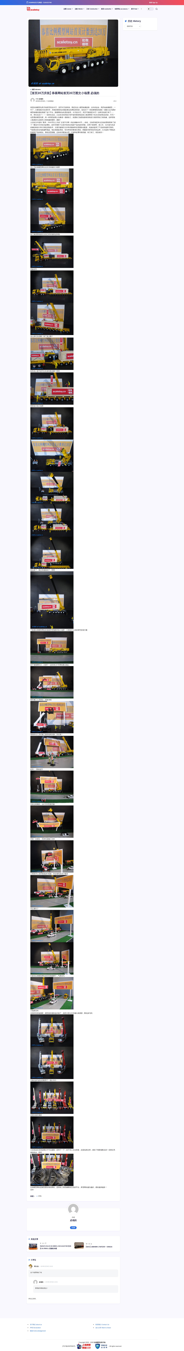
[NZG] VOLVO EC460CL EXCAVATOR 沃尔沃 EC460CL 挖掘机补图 (55, 1247)
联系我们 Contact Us (102, 1324)
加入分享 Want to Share (103, 1328)
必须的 (41, 99)
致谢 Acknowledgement (38, 1331)
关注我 (73, 1227)
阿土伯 (36, 1266)
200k (39, 1196)
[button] (150, 9)
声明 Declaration (35, 1328)
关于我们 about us (36, 1324)
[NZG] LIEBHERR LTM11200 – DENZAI (99, 1247)
